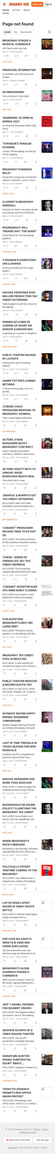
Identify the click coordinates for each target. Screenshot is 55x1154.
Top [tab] (15, 32)
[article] (27, 48)
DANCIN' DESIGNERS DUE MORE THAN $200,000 (18, 781)
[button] (6, 10)
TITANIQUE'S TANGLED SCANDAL (16, 145)
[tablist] (17, 32)
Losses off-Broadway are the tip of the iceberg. (19, 153)
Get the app (42, 1139)
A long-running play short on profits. (17, 390)
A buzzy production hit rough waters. (17, 269)
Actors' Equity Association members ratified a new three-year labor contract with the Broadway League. (18, 452)
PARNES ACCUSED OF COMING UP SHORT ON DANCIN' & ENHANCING (17, 325)
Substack (12, 1147)
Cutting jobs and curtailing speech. (16, 364)
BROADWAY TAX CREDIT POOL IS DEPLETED (18, 657)
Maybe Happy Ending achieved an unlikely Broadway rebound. (18, 726)
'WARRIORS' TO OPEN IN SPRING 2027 (17, 119)
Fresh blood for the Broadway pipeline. (18, 237)
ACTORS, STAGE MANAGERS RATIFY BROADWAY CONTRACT (17, 443)
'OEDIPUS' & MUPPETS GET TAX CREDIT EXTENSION (19, 497)
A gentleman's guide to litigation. (19, 333)
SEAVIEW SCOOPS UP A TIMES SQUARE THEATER (18, 1032)
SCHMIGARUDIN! (13, 92)
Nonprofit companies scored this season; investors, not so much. (19, 178)
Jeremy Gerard (17, 81)
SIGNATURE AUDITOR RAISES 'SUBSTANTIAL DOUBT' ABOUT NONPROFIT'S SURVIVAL (18, 1059)
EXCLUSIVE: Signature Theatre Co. (20, 1067)
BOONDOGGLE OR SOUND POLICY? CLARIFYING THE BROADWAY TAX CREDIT (19, 808)
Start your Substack (19, 1139)
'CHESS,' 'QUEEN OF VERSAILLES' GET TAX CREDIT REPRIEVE (16, 561)
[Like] (4, 425)
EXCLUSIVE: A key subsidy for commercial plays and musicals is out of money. (20, 664)
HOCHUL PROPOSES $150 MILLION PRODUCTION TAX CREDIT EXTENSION (19, 296)
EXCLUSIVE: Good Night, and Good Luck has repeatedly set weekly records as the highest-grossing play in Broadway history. (18, 818)
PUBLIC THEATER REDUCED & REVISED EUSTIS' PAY (19, 683)
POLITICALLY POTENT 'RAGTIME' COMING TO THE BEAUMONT (19, 870)
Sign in (48, 4)
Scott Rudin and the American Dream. (18, 75)
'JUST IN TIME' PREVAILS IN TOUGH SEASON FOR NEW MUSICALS (19, 746)
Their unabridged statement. (17, 417)
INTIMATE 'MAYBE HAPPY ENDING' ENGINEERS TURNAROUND (18, 717)
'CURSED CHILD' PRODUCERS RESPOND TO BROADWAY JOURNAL (18, 410)
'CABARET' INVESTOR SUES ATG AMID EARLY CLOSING (19, 588)
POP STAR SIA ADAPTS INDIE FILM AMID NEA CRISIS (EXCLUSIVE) (16, 942)
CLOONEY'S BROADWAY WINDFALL (17, 203)
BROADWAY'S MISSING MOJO (17, 171)
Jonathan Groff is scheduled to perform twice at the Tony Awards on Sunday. (18, 756)
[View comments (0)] (16, 84)
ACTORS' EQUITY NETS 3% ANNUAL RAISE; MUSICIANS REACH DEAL (19, 472)
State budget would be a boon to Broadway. (19, 305)
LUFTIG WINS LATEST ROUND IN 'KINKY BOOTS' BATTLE (18, 906)
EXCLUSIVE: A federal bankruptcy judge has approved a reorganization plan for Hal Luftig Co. (20, 916)
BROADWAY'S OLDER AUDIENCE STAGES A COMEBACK (15, 972)
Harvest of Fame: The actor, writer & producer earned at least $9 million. (20, 211)
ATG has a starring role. (14, 48)
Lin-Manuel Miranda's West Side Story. (19, 127)
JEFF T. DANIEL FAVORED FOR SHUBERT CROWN (18, 1006)
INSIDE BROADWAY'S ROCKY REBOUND (15, 842)
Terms (45, 1129)
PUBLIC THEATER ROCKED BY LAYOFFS (19, 356)
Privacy (36, 1129)
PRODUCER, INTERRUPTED (19, 69)
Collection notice (27, 1132)
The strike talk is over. (13, 480)
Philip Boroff (17, 52)
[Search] (49, 32)
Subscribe (37, 4)
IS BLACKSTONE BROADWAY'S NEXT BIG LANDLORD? (17, 623)
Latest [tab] (7, 32)
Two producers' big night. (15, 96)
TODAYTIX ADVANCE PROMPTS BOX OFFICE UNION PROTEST (16, 1093)
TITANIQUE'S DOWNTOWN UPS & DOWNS (19, 262)
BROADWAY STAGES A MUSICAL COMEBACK (16, 42)
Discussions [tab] (26, 32)
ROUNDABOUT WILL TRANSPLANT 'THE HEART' (19, 229)
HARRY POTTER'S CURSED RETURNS (19, 382)
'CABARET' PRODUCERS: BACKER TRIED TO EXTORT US (19, 531)
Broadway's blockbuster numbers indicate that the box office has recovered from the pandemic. (20, 850)
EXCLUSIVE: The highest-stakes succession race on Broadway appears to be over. (18, 1014)
